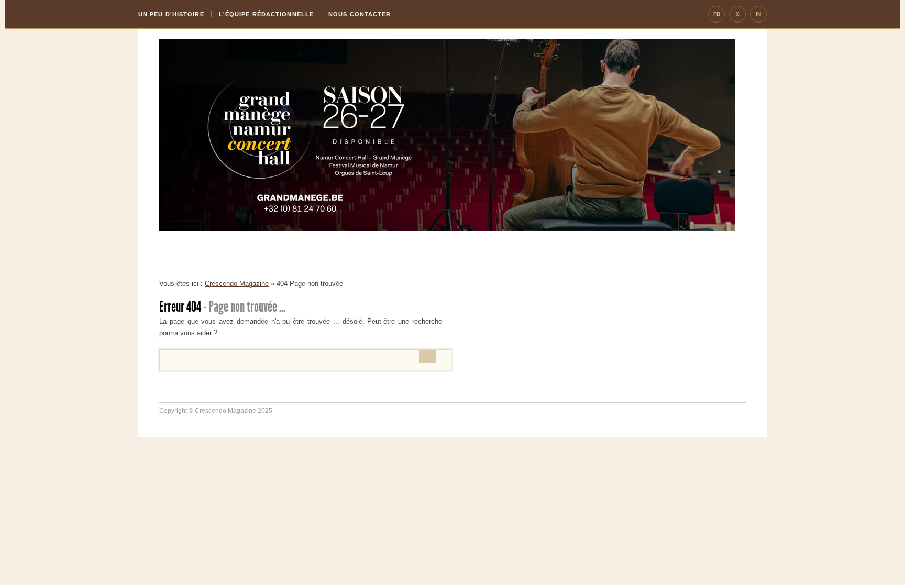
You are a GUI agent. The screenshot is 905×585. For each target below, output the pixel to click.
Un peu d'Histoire (171, 14)
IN (758, 14)
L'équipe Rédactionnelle (266, 14)
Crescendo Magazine (237, 284)
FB (716, 14)
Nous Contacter (359, 14)
